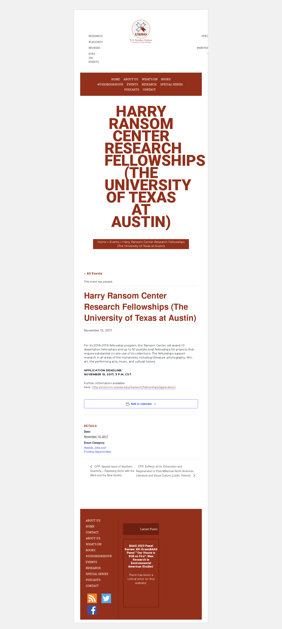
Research (149, 84)
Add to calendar (141, 404)
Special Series (171, 84)
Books (166, 79)
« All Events (93, 273)
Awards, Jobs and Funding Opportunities (97, 450)
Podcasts (131, 89)
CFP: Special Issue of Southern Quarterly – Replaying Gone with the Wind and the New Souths (112, 470)
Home (115, 79)
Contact (149, 89)
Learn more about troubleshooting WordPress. (141, 596)
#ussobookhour (110, 84)
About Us (131, 79)
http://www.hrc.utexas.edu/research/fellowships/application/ (134, 387)
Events (132, 84)
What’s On (149, 79)
